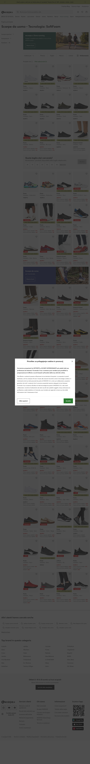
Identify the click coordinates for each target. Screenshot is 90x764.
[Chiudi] (72, 361)
